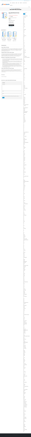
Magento (24, 259)
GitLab (23, 197)
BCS (23, 95)
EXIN (23, 177)
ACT (23, 33)
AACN (23, 19)
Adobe (23, 36)
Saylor (23, 366)
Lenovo (24, 255)
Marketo (24, 260)
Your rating (3, 82)
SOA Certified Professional (25, 386)
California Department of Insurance (25, 108)
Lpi (23, 258)
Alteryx (24, 54)
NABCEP (24, 275)
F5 (23, 178)
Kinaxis (24, 254)
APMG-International (25, 68)
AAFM (23, 20)
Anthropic (24, 61)
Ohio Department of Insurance (26, 314)
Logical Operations (25, 257)
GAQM (23, 189)
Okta (23, 315)
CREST (23, 146)
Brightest (24, 101)
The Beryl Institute (25, 401)
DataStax (24, 159)
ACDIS (23, 25)
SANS (23, 362)
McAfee (24, 263)
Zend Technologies (25, 429)
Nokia (23, 301)
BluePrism (24, 99)
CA (23, 106)
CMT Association (24, 136)
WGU (23, 423)
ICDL (23, 223)
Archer (23, 72)
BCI (23, 93)
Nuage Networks (24, 305)
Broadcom (24, 102)
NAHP (23, 278)
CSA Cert (24, 148)
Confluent (24, 141)
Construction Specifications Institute (25, 143)
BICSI (23, 96)
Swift (23, 395)
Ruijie (23, 358)
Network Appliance (25, 294)
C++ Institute (24, 105)
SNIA (23, 383)
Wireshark (24, 424)
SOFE (23, 388)
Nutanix (24, 307)
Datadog (24, 158)
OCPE (23, 312)
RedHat (24, 353)
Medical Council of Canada (25, 265)
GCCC (23, 191)
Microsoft (24, 267)
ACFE (23, 27)
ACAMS (24, 24)
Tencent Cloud (24, 399)
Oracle (23, 319)
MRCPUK (24, 270)
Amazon (24, 55)
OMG (23, 316)
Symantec (24, 396)
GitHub (23, 196)
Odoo (23, 313)
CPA (23, 145)
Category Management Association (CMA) (25, 112)
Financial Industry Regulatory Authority (26, 181)
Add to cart (11, 25)
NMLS (23, 300)
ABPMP (24, 23)
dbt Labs (24, 160)
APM (23, 67)
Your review (3, 84)
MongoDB (24, 269)
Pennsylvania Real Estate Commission (25, 330)
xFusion (24, 428)
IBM (23, 222)
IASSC (23, 220)
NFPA (23, 295)
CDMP (23, 115)
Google (24, 198)
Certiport (24, 117)
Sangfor (24, 361)
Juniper (23, 253)
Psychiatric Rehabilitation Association (25, 342)
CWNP (23, 152)
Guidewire (24, 200)
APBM (23, 63)
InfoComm (24, 235)
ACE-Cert (24, 26)
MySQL (24, 274)
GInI (23, 195)
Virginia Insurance (24, 418)
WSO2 (23, 427)
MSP (23, 271)
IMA (23, 233)
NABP (23, 276)
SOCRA (24, 387)
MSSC (23, 272)
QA (23, 349)
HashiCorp (24, 202)
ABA (23, 22)
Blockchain (24, 97)
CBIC (23, 113)
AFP (23, 38)
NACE (23, 277)
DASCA (24, 156)
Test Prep (24, 400)
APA (23, 62)
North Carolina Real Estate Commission (25, 303)
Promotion (11, 5)
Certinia (24, 116)
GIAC (23, 194)
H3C (23, 201)
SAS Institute (24, 363)
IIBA (23, 230)
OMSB (23, 318)
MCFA (23, 264)
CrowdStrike (24, 147)
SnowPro (24, 385)
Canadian (24, 110)
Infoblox (24, 234)
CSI (23, 149)
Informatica (24, 236)
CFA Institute (24, 120)
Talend (23, 398)
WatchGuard (24, 421)
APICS (23, 66)
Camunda (24, 109)
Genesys (24, 193)
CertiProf (24, 118)
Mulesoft (24, 273)
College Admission (25, 139)
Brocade (24, 103)
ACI (23, 28)
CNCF (23, 137)
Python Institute (24, 348)
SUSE (23, 394)
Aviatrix (24, 90)
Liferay (23, 256)
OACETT (24, 310)
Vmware (24, 420)
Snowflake (24, 384)
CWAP (9, 37)
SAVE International (25, 364)
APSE (23, 71)
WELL (23, 422)
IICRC (23, 232)
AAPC (23, 21)
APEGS (23, 64)
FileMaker (24, 180)
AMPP (23, 59)
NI (23, 297)
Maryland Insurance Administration (25, 262)
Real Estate (24, 352)
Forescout (24, 186)
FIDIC (23, 179)
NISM (23, 299)
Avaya (23, 89)
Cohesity (24, 138)
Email (3, 93)
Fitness (24, 184)
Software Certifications (25, 389)
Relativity (24, 354)
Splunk (23, 391)
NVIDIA (24, 309)
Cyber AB (24, 153)
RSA (23, 356)
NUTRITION (24, 308)
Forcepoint (24, 185)
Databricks (24, 157)
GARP (23, 190)
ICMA (23, 225)
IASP (23, 219)
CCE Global (24, 114)
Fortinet (24, 187)
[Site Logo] (5, 4)
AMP (23, 58)
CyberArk (24, 154)
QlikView (24, 350)
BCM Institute (24, 94)
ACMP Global (24, 29)
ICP (23, 226)
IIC (23, 231)
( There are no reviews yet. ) (14, 13)
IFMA (23, 227)
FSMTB (24, 188)
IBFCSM (24, 221)
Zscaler (24, 430)
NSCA (23, 304)
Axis (23, 91)
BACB (23, 92)
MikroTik (24, 268)
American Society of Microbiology (26, 57)
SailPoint (24, 359)
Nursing (24, 306)
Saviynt (24, 365)
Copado (24, 144)
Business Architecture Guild (25, 104)
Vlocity (23, 419)
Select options (3, 40)
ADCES (24, 34)
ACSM (23, 32)
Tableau (24, 397)
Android (24, 60)
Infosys (24, 237)
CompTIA (24, 140)
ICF (23, 224)
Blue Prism (24, 98)
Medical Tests (24, 266)
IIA (23, 229)
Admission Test (24, 35)
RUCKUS (24, 357)
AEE (23, 37)
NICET (23, 298)
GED (23, 192)
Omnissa (24, 317)
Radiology (24, 351)
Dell (23, 161)
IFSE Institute (24, 228)
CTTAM (24, 150)
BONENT (24, 100)
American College (24, 56)
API (23, 65)
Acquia (23, 30)
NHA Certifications (25, 296)
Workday (24, 425)
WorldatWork (24, 426)
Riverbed (24, 355)
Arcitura (24, 73)
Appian (23, 69)
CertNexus (24, 119)
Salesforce (24, 360)
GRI (23, 199)
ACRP (23, 31)
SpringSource (24, 392)
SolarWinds (24, 390)
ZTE (23, 431)
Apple (23, 70)
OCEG (23, 311)
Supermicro (24, 393)
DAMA (23, 155)
